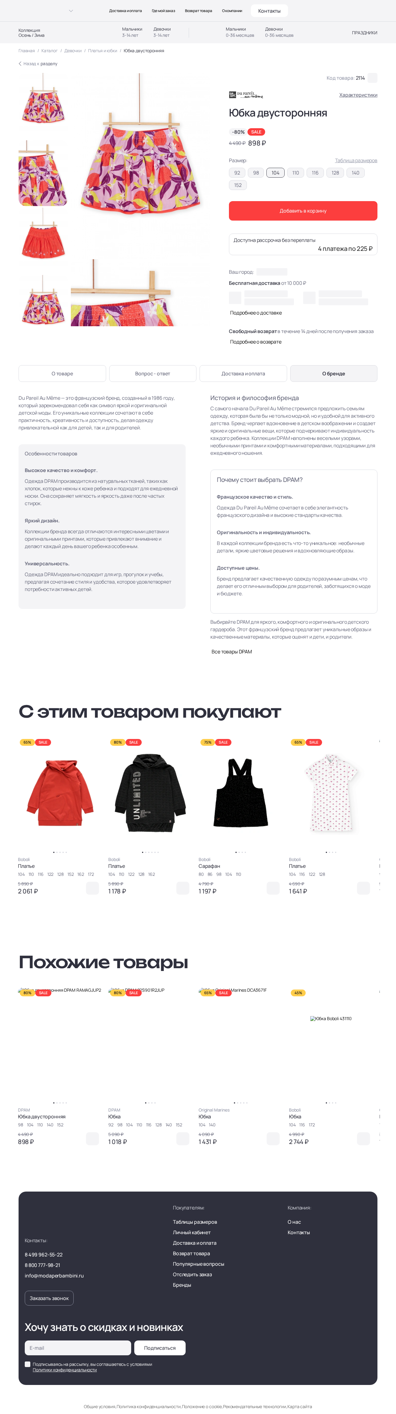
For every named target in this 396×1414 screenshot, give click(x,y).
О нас (294, 1221)
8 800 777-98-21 (42, 1265)
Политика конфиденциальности (149, 1406)
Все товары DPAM (232, 651)
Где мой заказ (163, 11)
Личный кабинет (192, 1232)
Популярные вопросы (198, 1263)
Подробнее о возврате (256, 341)
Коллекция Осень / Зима (32, 33)
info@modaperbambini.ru (54, 1275)
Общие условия (99, 1406)
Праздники (364, 32)
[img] (60, 793)
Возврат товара (198, 11)
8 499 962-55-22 (43, 1254)
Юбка (114, 1116)
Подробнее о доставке (256, 312)
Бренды (182, 1284)
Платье (26, 866)
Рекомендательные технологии (254, 1406)
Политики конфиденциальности (65, 1370)
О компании (232, 11)
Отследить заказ (192, 1274)
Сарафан (209, 866)
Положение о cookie (202, 1406)
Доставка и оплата (125, 11)
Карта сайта (299, 1406)
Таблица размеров (356, 160)
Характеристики (358, 95)
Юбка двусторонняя (42, 1116)
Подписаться (160, 1347)
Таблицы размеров (195, 1221)
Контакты (269, 10)
